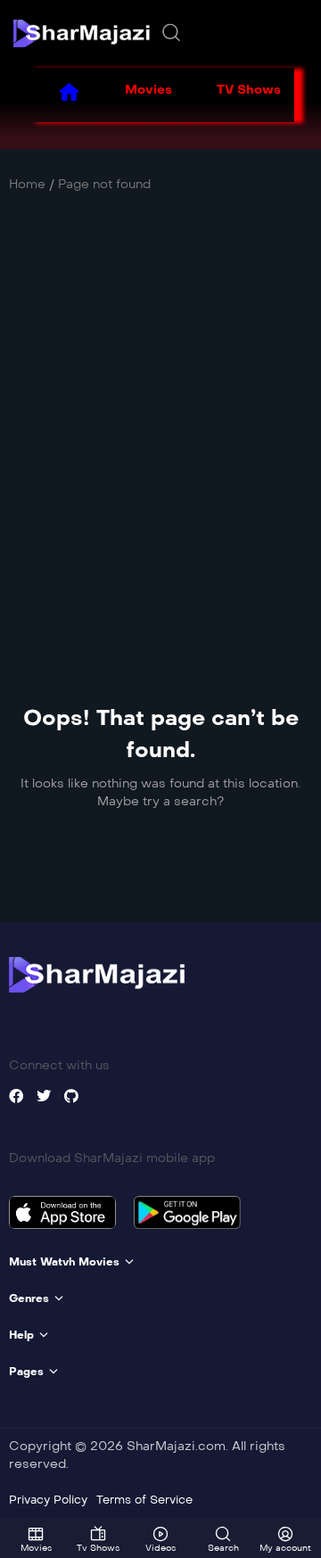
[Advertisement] (160, 412)
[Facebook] (16, 1096)
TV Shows (249, 89)
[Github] (71, 1096)
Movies (148, 89)
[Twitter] (44, 1096)
